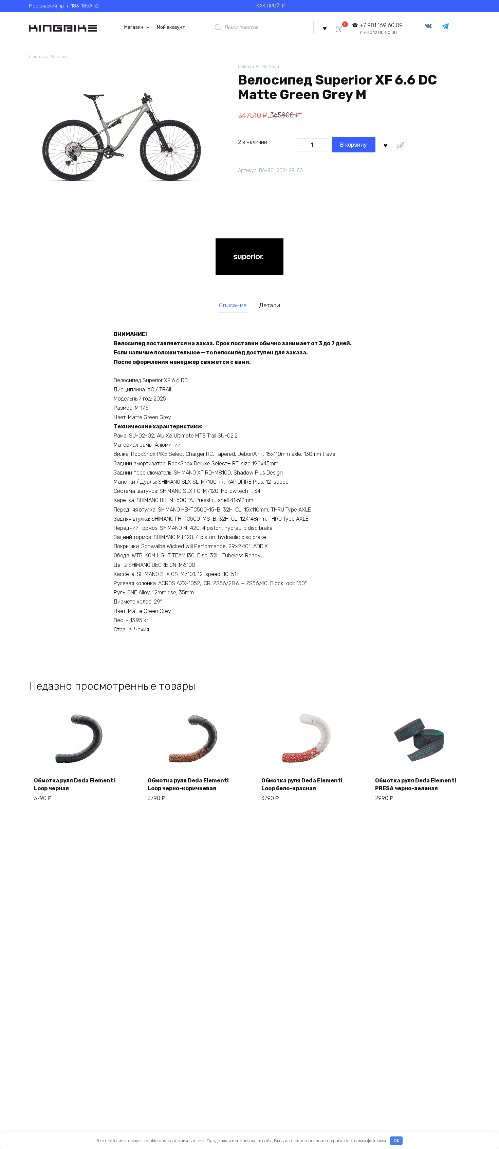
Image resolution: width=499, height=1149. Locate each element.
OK (396, 1140)
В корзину (353, 145)
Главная (37, 56)
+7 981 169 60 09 (381, 28)
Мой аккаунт (171, 27)
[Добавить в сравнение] (399, 144)
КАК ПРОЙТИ (270, 6)
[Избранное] (325, 27)
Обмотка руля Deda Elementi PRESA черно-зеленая (415, 784)
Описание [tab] (233, 305)
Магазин (133, 27)
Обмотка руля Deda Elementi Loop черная (74, 784)
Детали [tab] (269, 305)
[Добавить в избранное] (385, 144)
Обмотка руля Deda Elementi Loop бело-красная (302, 784)
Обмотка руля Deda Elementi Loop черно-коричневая (188, 784)
